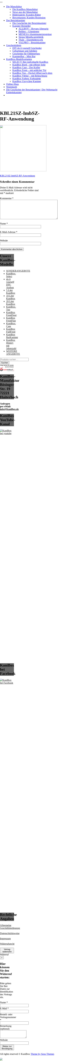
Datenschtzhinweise (9, 933)
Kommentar (6, 198)
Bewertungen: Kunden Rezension (28, 17)
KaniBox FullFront (10, 330)
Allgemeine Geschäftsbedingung (10, 926)
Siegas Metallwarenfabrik (31, 37)
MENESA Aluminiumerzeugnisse (35, 34)
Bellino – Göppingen (29, 31)
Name (4, 223)
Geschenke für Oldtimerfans (26, 53)
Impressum (5, 938)
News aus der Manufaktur (25, 12)
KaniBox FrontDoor (11, 313)
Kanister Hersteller (21, 26)
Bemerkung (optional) (5, 1027)
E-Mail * (4, 1008)
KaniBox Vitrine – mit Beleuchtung (29, 75)
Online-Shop (12, 84)
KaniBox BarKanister (12, 336)
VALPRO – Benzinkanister (32, 42)
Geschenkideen (13, 45)
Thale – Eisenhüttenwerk (31, 39)
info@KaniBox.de (9, 409)
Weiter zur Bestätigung (7, 1047)
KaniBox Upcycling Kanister (26, 81)
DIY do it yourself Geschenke (27, 48)
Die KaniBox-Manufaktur (25, 9)
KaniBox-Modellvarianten (19, 59)
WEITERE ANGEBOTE (13, 352)
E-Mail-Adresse (8, 232)
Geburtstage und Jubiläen (24, 51)
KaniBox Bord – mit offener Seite (28, 64)
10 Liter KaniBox (10, 297)
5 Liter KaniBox (10, 291)
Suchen (4, 363)
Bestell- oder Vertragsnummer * (8, 1017)
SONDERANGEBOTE (18, 271)
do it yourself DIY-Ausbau (10, 283)
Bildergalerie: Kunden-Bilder (26, 15)
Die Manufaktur (14, 6)
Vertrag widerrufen (7, 950)
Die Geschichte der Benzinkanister (29, 23)
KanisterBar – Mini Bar (23, 56)
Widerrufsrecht (7, 943)
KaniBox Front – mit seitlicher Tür (29, 70)
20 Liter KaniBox (10, 302)
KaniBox (4, 100)
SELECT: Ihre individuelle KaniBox (30, 62)
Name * (4, 1002)
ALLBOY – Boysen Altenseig (33, 28)
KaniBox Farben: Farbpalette (26, 78)
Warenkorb (11, 87)
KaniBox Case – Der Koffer (26, 67)
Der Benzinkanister (15, 20)
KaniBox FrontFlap (11, 319)
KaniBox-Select (11, 275)
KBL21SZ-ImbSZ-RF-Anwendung (17, 175)
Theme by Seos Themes (42, 1054)
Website (4, 240)
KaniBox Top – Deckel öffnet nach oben (32, 73)
